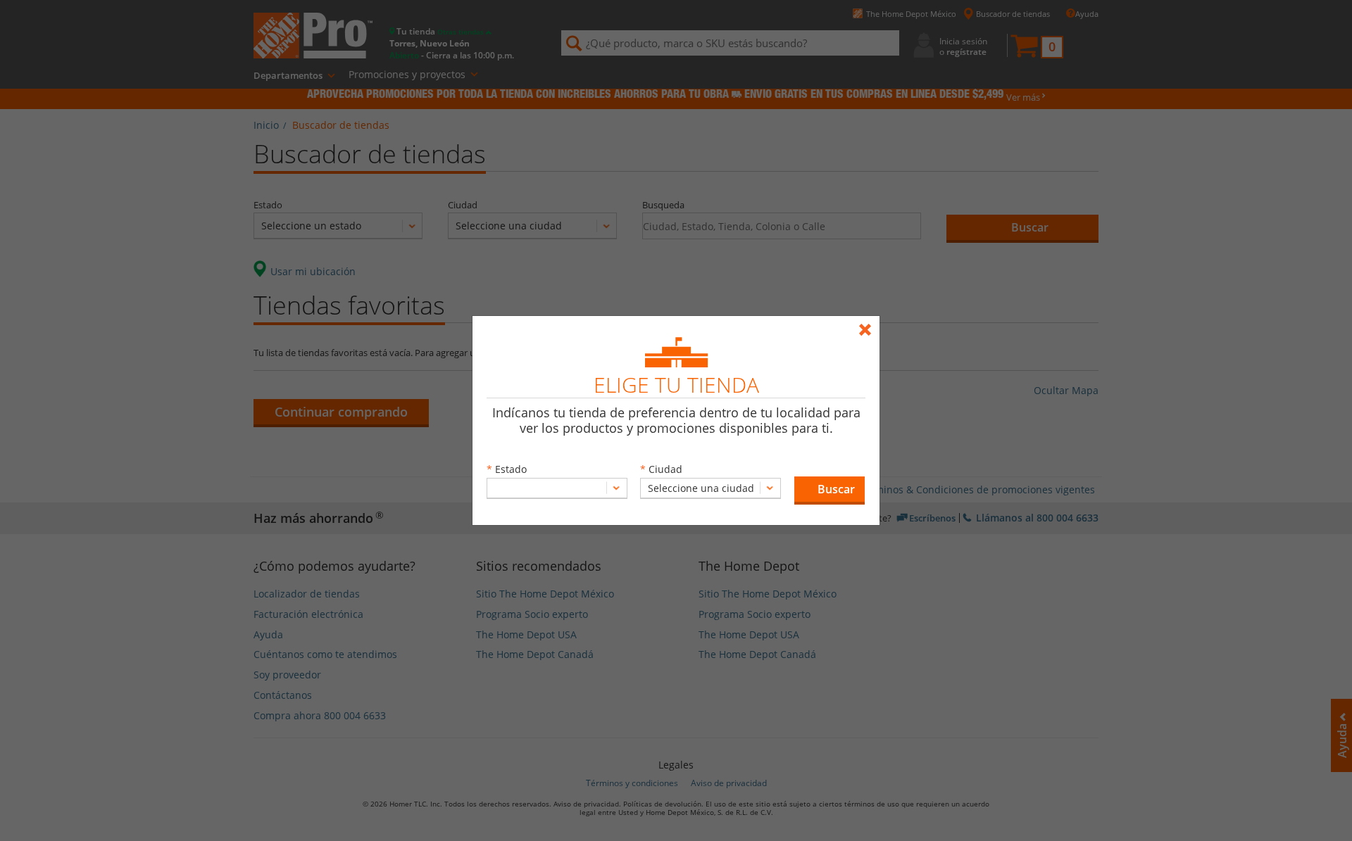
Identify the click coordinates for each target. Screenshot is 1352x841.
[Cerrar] (868, 323)
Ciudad (665, 469)
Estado (511, 469)
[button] (829, 490)
